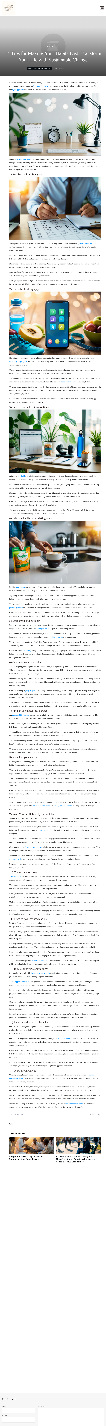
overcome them (64, 1038)
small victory (26, 650)
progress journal (31, 690)
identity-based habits (32, 847)
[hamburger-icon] (102, 7)
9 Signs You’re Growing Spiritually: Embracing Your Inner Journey (31, 1151)
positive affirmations (40, 960)
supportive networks (22, 981)
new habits (20, 587)
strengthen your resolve (63, 805)
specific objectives (85, 243)
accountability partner (20, 715)
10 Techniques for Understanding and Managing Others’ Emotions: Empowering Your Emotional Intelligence (78, 1151)
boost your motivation (70, 381)
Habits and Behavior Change (39, 68)
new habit (21, 476)
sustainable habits (24, 159)
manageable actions (44, 628)
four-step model (45, 830)
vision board (16, 876)
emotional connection (41, 805)
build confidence (56, 637)
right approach (18, 89)
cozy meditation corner (74, 1103)
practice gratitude (16, 607)
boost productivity (40, 86)
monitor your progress (18, 361)
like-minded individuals (40, 973)
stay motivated (15, 859)
